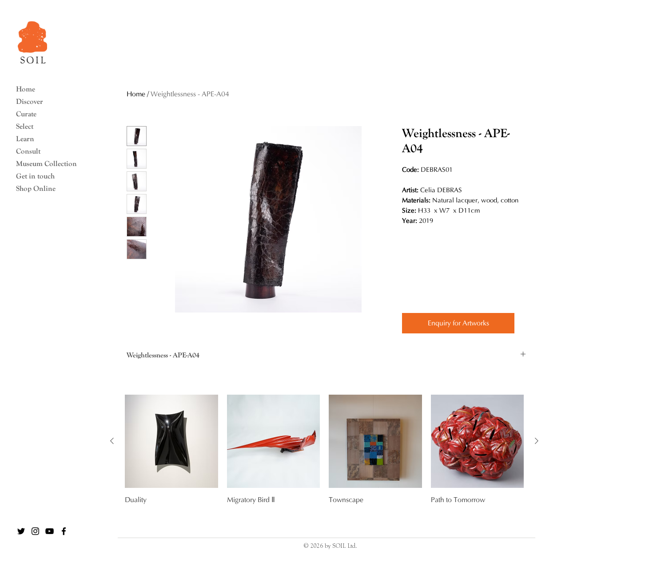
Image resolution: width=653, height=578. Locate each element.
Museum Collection (42, 163)
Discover (29, 101)
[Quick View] (171, 441)
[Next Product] (536, 440)
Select (24, 126)
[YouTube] (49, 531)
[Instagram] (35, 531)
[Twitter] (21, 531)
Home (25, 89)
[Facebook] (64, 531)
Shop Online (36, 188)
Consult (28, 151)
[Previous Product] (112, 440)
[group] (324, 459)
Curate (26, 114)
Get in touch (35, 176)
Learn (25, 139)
